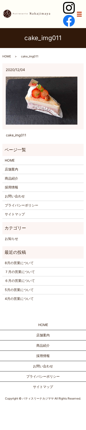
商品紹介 (11, 178)
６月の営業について (20, 281)
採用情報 (11, 187)
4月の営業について (19, 299)
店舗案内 (11, 169)
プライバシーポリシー (21, 205)
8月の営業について (19, 263)
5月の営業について (19, 290)
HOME (6, 56)
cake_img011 (16, 135)
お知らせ (11, 238)
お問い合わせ (15, 196)
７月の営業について (20, 272)
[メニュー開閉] (79, 14)
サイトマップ (15, 214)
